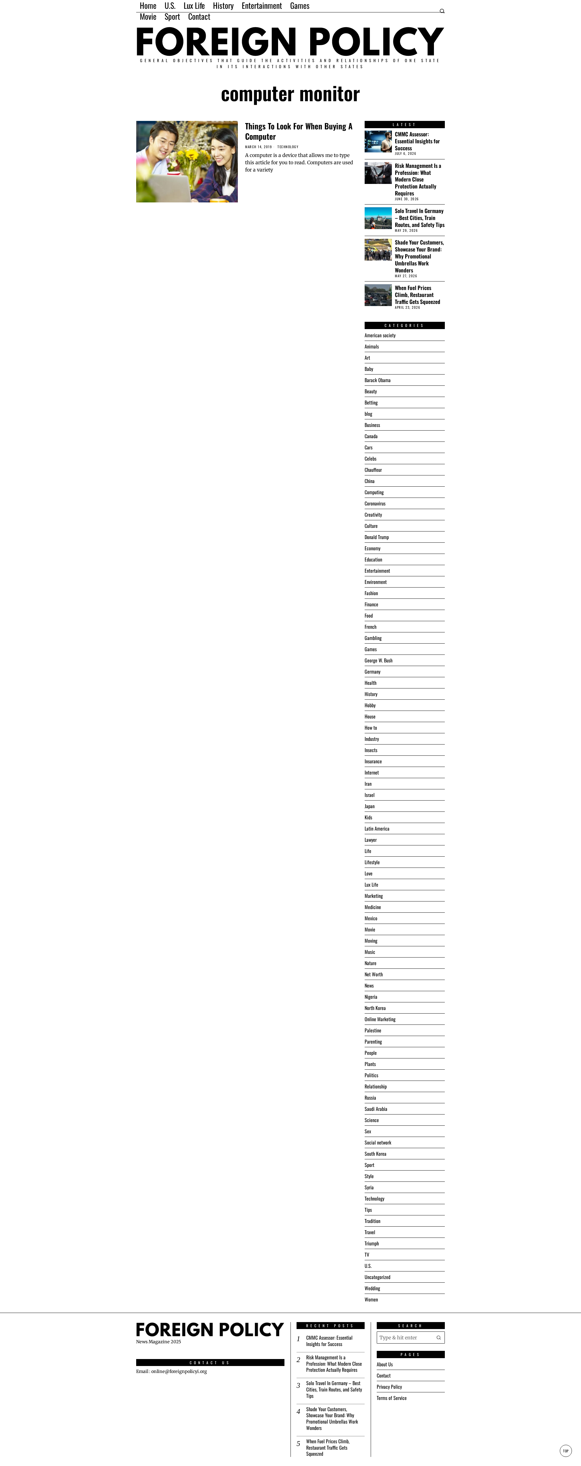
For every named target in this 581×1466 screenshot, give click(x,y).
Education (373, 559)
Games (371, 649)
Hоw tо (371, 727)
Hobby (370, 705)
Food (369, 615)
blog (368, 413)
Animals (372, 346)
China (370, 481)
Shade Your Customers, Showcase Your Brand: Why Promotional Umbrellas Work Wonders (419, 256)
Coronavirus (375, 503)
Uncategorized (377, 1277)
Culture (371, 525)
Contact (384, 1375)
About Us (385, 1364)
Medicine (373, 907)
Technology (287, 147)
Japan (370, 806)
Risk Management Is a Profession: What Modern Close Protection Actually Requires (418, 179)
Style (369, 1176)
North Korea (375, 1007)
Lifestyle (372, 862)
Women (371, 1299)
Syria (369, 1187)
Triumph (372, 1243)
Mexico (371, 918)
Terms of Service (392, 1397)
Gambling (373, 637)
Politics (371, 1075)
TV (367, 1254)
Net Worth (374, 974)
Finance (371, 604)
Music (370, 951)
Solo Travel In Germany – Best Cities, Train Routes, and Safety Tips (420, 217)
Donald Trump (377, 537)
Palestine (373, 1030)
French (370, 626)
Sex (368, 1131)
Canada (371, 436)
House (370, 716)
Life (368, 851)
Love (369, 873)
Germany (372, 671)
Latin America (377, 828)
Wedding (372, 1288)
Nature (370, 963)
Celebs (370, 458)
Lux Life (371, 884)
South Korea (375, 1153)
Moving (371, 940)
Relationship (376, 1086)
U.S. (368, 1265)
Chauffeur (373, 469)
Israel (370, 794)
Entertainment (377, 570)
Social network (378, 1142)
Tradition (372, 1220)
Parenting (373, 1041)
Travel (370, 1232)
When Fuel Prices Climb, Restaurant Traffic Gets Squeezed (417, 294)
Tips (368, 1209)
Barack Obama (378, 380)
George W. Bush (378, 660)
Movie (370, 929)
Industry (372, 738)
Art (367, 357)
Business (372, 424)
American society (380, 335)
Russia (370, 1097)
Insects (371, 750)
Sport (369, 1164)
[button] (439, 1337)
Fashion (371, 593)
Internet (372, 772)
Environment (376, 581)
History (371, 694)
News (369, 985)
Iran (368, 783)
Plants (370, 1064)
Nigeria (371, 996)
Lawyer (371, 839)
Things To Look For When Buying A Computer (299, 131)
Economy (372, 548)
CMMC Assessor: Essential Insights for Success (417, 141)
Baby (369, 368)
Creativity (373, 514)
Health (370, 682)
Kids (368, 817)
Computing (374, 492)
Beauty (371, 391)
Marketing (374, 895)
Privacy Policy (389, 1386)
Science (372, 1120)
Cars (369, 447)
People (371, 1052)
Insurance (373, 761)
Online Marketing (380, 1019)
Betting (371, 402)
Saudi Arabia (376, 1108)
